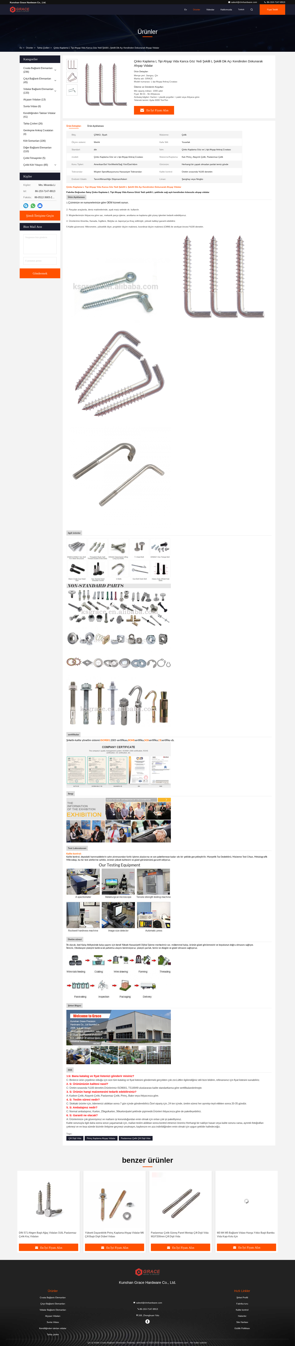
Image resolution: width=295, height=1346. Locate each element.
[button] (22, 1208)
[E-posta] (40, 206)
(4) (38, 132)
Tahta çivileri (43, 48)
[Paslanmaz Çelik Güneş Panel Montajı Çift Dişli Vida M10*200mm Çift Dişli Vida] (114, 1201)
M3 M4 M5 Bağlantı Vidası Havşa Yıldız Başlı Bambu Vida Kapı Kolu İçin (179, 1234)
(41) (39, 115)
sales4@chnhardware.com (244, 2)
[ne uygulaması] (33, 206)
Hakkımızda (226, 9)
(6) (32, 106)
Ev (185, 9)
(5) (34, 158)
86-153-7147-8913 (275, 2)
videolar (210, 9)
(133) (38, 91)
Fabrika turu (242, 1303)
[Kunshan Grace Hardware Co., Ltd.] (19, 9)
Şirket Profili (242, 1297)
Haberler (242, 1316)
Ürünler (196, 9)
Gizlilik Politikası (242, 1328)
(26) (33, 123)
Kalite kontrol (242, 1310)
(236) (38, 70)
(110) (37, 149)
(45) (37, 80)
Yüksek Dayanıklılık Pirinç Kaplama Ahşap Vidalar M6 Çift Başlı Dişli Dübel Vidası (48, 1234)
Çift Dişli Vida (75, 1138)
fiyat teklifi (272, 9)
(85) (35, 165)
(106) (34, 141)
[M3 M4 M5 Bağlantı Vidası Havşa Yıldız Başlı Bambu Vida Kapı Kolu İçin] (180, 1201)
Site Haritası (242, 1322)
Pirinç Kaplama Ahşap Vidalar (101, 1138)
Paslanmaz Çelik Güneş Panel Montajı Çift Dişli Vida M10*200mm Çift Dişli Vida (114, 1234)
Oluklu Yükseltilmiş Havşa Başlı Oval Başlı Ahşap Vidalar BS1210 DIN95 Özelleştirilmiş (244, 1234)
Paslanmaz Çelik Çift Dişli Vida (135, 1138)
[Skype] (26, 206)
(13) (34, 99)
